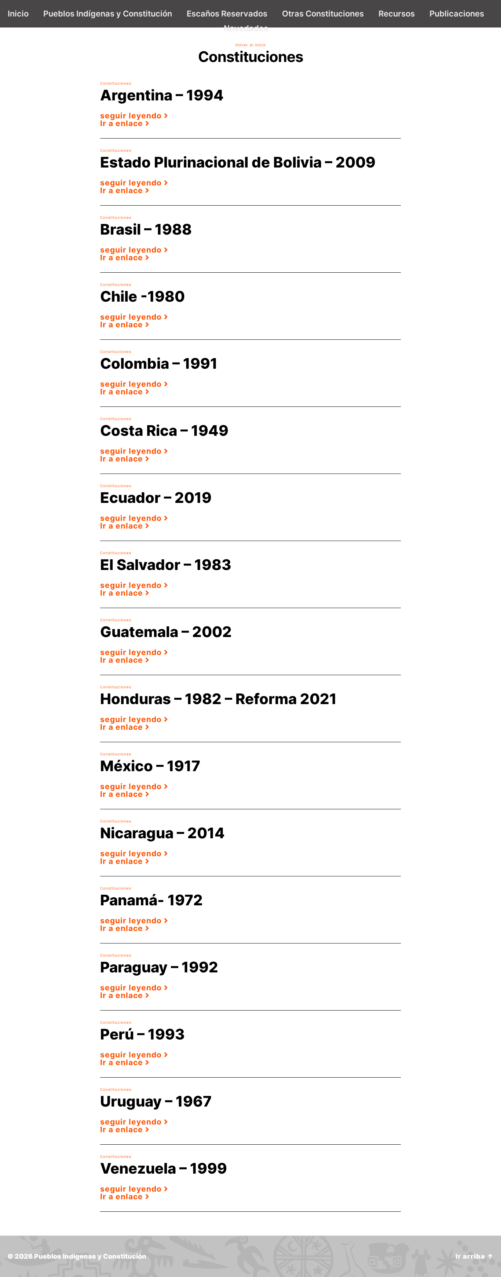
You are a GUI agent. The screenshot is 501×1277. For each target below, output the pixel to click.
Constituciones (115, 83)
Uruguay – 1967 (156, 1101)
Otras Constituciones (323, 13)
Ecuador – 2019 (156, 498)
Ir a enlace (122, 123)
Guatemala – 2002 (166, 632)
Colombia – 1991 (158, 363)
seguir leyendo (132, 115)
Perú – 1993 (142, 1034)
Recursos (397, 13)
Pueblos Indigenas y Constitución (90, 1256)
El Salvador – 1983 (165, 565)
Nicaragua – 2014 (162, 833)
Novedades (246, 28)
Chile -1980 (142, 296)
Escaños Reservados (227, 13)
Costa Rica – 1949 (164, 430)
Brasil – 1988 (146, 229)
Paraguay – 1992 (159, 967)
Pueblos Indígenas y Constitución (107, 13)
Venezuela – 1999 (163, 1168)
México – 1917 (150, 766)
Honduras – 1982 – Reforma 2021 (218, 699)
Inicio (18, 13)
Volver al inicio (250, 45)
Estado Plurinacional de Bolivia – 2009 (238, 162)
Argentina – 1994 (162, 95)
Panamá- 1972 (151, 900)
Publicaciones (456, 13)
